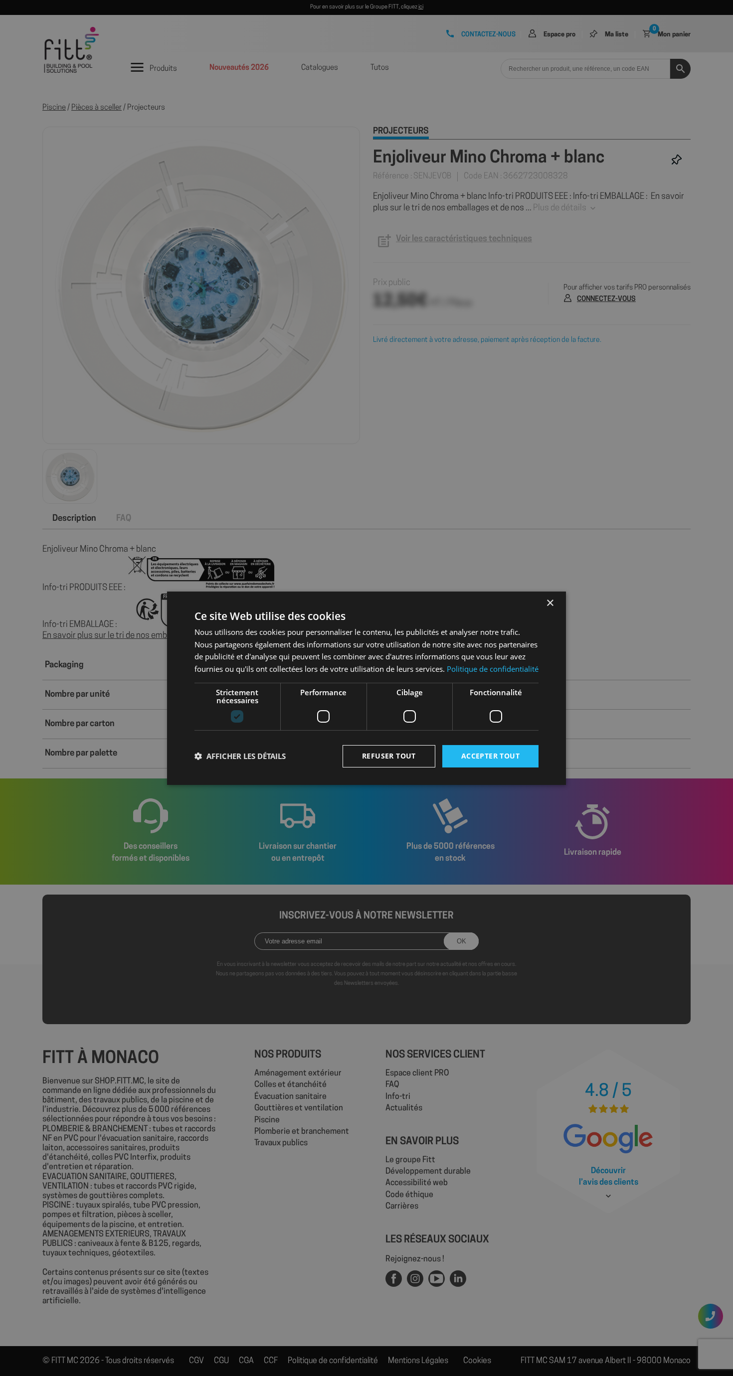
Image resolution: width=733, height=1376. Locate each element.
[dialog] (366, 688)
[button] (240, 756)
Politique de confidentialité (493, 669)
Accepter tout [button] (490, 756)
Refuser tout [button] (389, 756)
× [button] (549, 603)
